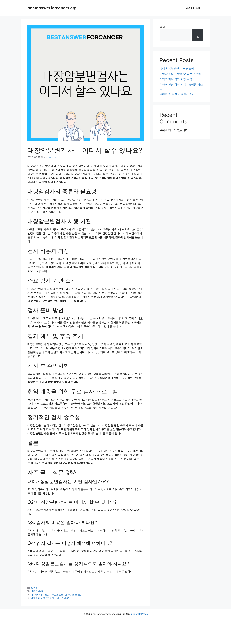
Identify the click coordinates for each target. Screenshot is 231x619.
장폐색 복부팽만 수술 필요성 (177, 68)
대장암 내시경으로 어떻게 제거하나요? (50, 598)
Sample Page (193, 7)
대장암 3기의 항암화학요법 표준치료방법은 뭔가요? (56, 594)
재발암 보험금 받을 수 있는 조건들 (180, 73)
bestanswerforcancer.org (52, 7)
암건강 (34, 588)
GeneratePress (139, 613)
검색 (162, 27)
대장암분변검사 (39, 591)
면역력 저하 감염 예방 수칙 (176, 79)
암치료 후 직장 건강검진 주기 (177, 93)
